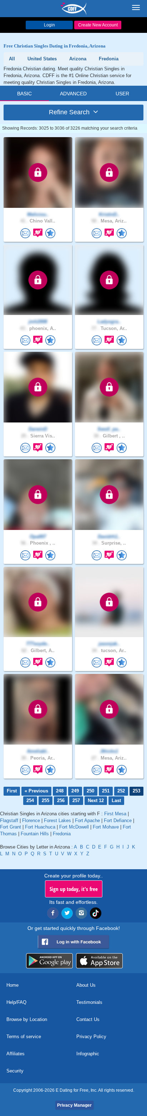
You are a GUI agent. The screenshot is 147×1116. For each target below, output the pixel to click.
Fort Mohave (106, 827)
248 (60, 791)
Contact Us (88, 1019)
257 (76, 800)
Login (49, 24)
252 (121, 791)
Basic (24, 93)
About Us (86, 985)
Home (12, 985)
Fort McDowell (74, 827)
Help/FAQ (16, 1002)
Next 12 (96, 800)
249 (75, 791)
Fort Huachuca (40, 827)
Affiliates (15, 1053)
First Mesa (115, 813)
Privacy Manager (74, 1105)
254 (30, 800)
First (12, 791)
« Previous (36, 791)
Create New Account (98, 24)
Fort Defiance (118, 820)
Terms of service (23, 1036)
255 (45, 800)
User (122, 93)
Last (116, 800)
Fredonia (62, 833)
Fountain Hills (35, 833)
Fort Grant (10, 827)
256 (61, 800)
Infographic (87, 1053)
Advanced (73, 93)
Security (15, 1071)
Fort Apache (87, 820)
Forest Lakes (57, 820)
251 (106, 791)
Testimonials (89, 1002)
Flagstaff (9, 820)
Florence (31, 820)
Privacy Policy (91, 1036)
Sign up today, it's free (74, 888)
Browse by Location (26, 1019)
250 (90, 791)
